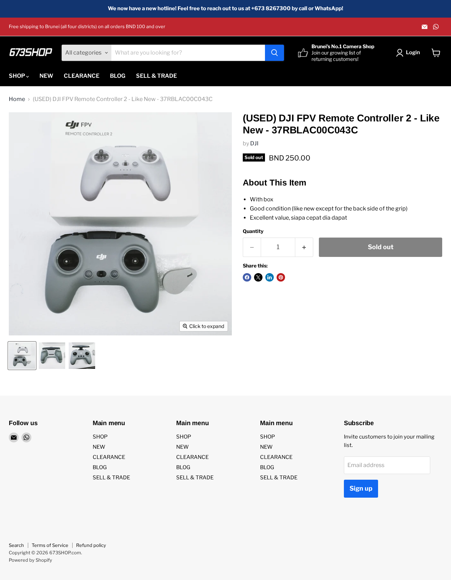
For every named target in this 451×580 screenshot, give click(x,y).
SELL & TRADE (156, 75)
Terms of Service (50, 545)
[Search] (274, 53)
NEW (46, 75)
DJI (254, 143)
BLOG (117, 75)
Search (16, 545)
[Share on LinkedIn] (269, 277)
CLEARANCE (81, 75)
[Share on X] (258, 277)
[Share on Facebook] (247, 277)
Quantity (253, 231)
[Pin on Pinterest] (281, 277)
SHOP (17, 75)
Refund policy (91, 545)
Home (17, 99)
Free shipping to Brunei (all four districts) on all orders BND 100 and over (87, 26)
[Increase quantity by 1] (304, 247)
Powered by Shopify (30, 560)
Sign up (361, 488)
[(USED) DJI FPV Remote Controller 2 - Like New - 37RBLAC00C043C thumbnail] (22, 356)
